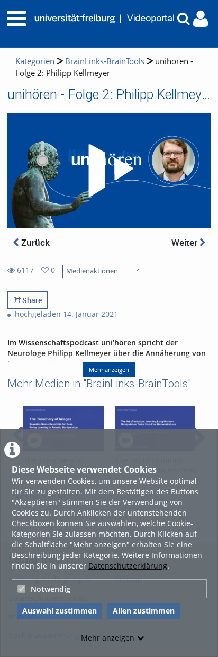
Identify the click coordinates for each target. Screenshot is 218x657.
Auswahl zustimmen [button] (59, 611)
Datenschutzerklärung (127, 566)
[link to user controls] (200, 19)
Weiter (185, 242)
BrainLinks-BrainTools (104, 61)
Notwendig (50, 589)
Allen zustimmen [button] (144, 611)
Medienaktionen (92, 271)
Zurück (34, 242)
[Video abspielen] (109, 170)
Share (31, 300)
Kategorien (34, 61)
